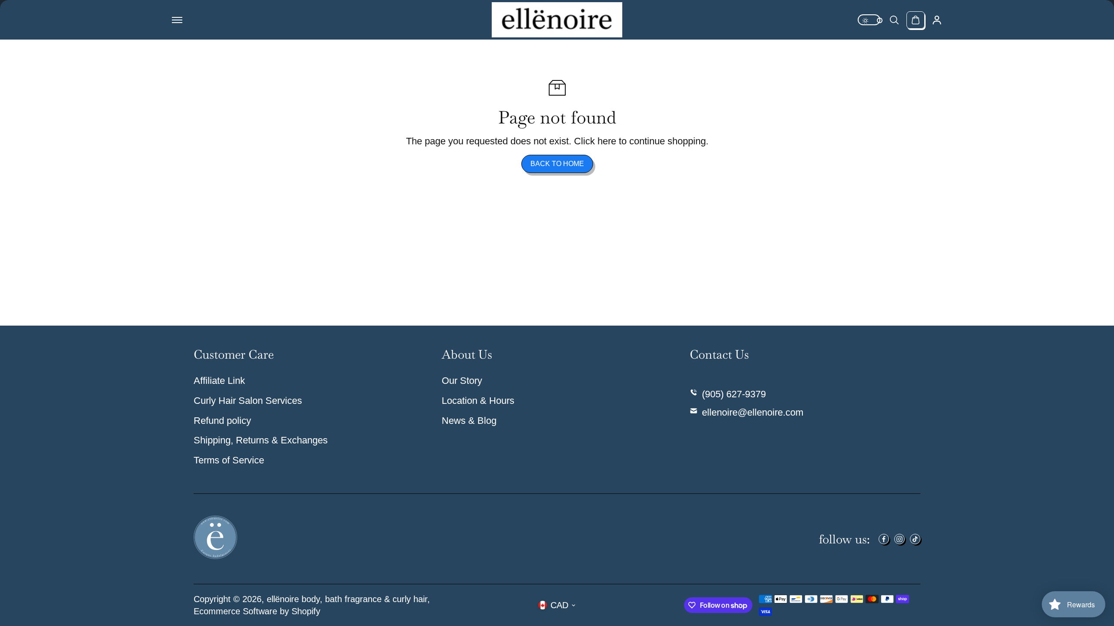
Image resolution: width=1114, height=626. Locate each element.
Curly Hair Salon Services (248, 400)
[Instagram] (899, 539)
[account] (936, 20)
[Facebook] (884, 539)
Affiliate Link (219, 380)
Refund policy (222, 420)
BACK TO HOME (557, 163)
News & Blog (469, 420)
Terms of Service (229, 460)
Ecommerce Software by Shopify (257, 611)
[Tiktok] (915, 539)
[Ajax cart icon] (915, 20)
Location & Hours (478, 400)
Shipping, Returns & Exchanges (261, 440)
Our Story (462, 380)
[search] (894, 20)
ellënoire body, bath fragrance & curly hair (347, 599)
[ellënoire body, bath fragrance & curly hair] (557, 20)
